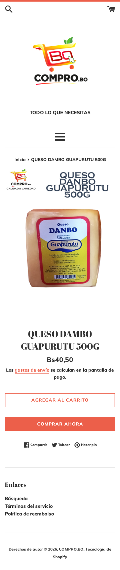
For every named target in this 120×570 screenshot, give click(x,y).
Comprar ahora (60, 424)
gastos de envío (32, 370)
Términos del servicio (29, 506)
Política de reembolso (29, 514)
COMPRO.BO (71, 549)
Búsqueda (16, 498)
